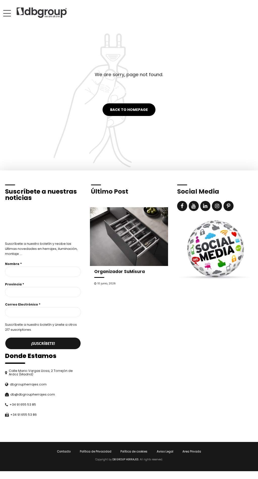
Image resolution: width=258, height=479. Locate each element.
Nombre (13, 264)
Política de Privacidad (95, 452)
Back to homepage (129, 109)
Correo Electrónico (23, 304)
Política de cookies (133, 452)
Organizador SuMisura (119, 271)
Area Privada (191, 452)
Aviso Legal (165, 452)
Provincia (14, 284)
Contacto (64, 452)
